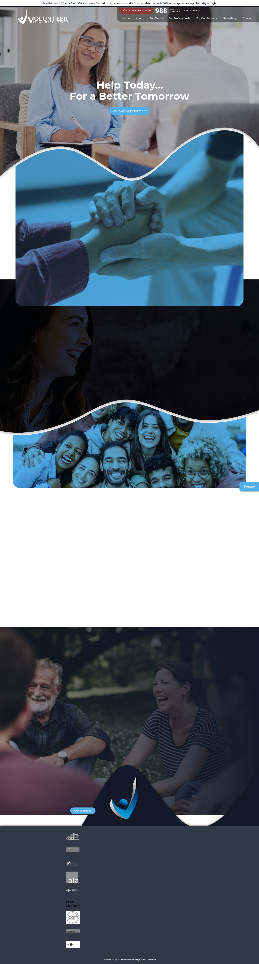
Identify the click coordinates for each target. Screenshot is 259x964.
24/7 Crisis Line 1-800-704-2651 (136, 10)
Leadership (177, 803)
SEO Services (149, 959)
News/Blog (230, 18)
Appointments (154, 803)
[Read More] (88, 288)
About (139, 18)
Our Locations (82, 810)
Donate (249, 486)
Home (126, 18)
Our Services (35, 396)
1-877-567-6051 (193, 10)
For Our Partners (206, 18)
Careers (149, 811)
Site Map (176, 811)
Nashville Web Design (129, 959)
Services (150, 807)
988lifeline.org (171, 3)
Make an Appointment (129, 111)
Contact (248, 18)
